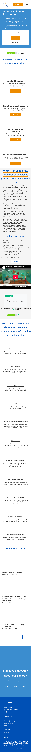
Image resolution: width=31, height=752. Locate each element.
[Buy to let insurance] (15, 340)
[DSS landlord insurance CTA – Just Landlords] (15, 432)
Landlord (11, 81)
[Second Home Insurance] (15, 508)
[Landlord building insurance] (15, 377)
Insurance (20, 81)
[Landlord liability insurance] (15, 395)
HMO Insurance (15, 366)
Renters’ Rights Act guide (12, 572)
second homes (12, 223)
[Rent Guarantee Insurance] (15, 96)
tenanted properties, (11, 222)
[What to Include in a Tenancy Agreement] (15, 615)
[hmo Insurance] (15, 358)
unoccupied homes (9, 225)
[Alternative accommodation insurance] (15, 413)
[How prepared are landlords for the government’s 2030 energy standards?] (15, 587)
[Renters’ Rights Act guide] (15, 563)
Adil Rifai (6, 574)
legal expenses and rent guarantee (14, 230)
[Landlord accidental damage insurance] (15, 451)
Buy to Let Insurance (15, 349)
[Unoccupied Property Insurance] (15, 120)
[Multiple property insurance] (15, 526)
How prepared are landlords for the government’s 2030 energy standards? (14, 598)
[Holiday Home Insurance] (15, 145)
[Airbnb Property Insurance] (15, 488)
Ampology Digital (18, 748)
